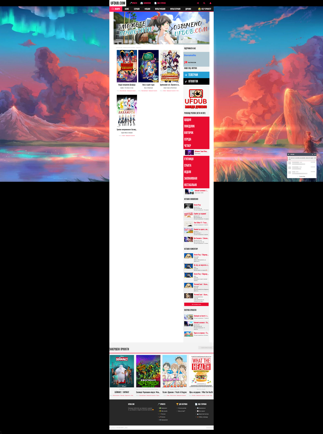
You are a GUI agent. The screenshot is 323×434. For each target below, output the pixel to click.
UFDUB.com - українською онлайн (125, 47)
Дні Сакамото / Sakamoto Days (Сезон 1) (201, 238)
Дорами (188, 9)
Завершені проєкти (131, 90)
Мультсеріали (175, 9)
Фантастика (173, 395)
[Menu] (288, 154)
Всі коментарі (196, 304)
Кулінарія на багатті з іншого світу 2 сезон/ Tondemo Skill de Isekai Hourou (201, 316)
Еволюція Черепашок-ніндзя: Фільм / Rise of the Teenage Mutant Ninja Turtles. (148, 392)
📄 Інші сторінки (160, 3)
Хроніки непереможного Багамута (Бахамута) (127, 131)
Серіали (137, 9)
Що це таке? (181, 411)
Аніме (127, 9)
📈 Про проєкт (201, 411)
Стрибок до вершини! (200, 214)
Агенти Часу (197, 205)
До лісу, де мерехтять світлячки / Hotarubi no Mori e (201, 265)
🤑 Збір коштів (163, 411)
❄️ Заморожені (163, 420)
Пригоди (122, 395)
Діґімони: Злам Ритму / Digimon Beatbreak (201, 151)
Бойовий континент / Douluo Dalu (201, 190)
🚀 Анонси (162, 417)
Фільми (147, 9)
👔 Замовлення (145, 3)
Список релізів (182, 408)
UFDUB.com (117, 3)
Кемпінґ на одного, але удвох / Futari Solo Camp (201, 229)
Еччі (177, 90)
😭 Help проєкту (204, 9)
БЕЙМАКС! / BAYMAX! (122, 392)
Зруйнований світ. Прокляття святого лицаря (170, 86)
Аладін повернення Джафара (126, 86)
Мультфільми (160, 9)
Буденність (127, 395)
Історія (207, 395)
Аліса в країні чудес (148, 86)
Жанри (117, 9)
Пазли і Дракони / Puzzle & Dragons (175, 392)
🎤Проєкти (133, 3)
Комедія (133, 395)
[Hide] (315, 154)
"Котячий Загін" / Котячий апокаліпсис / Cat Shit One (201, 284)
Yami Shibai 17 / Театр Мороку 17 (201, 222)
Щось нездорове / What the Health (201, 392)
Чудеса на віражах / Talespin (201, 333)
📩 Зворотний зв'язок (203, 414)
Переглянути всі (206, 348)
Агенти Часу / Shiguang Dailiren (201, 255)
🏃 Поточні (162, 414)
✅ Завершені (163, 408)
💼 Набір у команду (202, 417)
